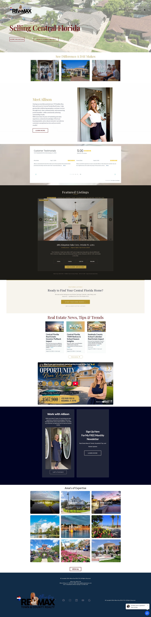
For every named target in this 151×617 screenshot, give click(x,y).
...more (51, 347)
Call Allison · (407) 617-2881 (75, 267)
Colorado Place (81, 197)
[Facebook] (63, 600)
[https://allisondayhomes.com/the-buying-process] (45, 70)
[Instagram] (70, 600)
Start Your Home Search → (75, 302)
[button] (144, 10)
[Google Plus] (89, 600)
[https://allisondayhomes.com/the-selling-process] (75, 70)
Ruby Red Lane (99, 197)
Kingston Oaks (51, 197)
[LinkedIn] (76, 600)
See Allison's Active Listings (75, 306)
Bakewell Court (70, 197)
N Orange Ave (61, 197)
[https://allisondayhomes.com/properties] (21, 10)
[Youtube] (83, 600)
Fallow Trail (90, 197)
